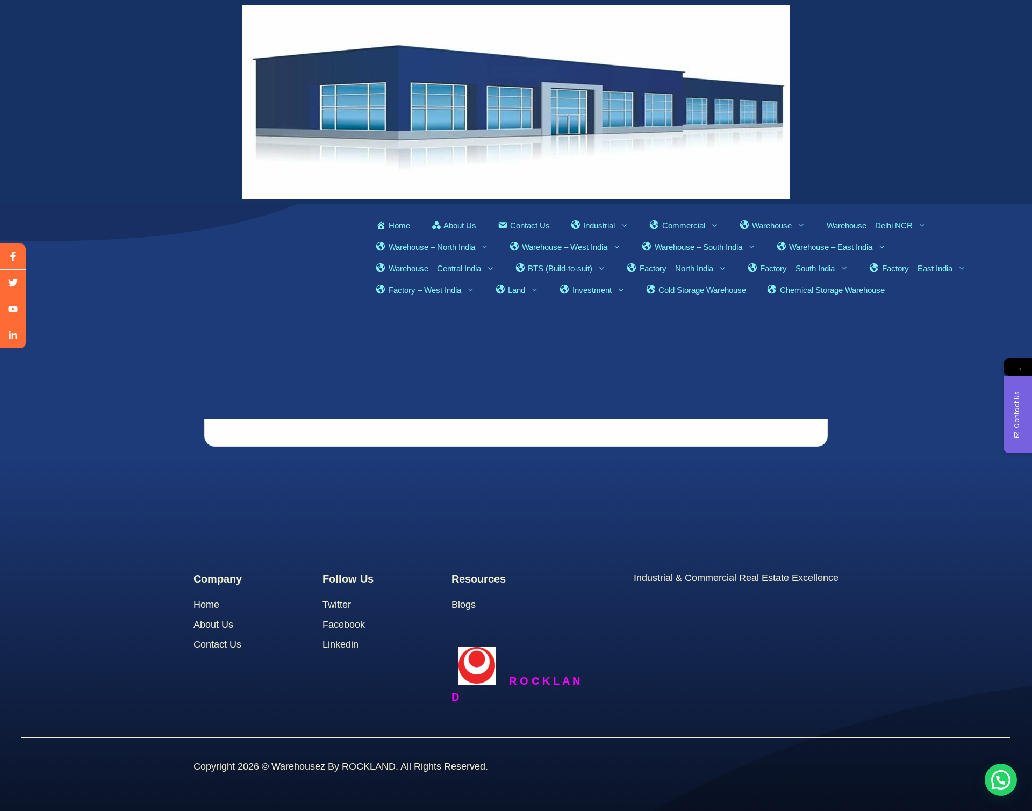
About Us (213, 624)
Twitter (336, 604)
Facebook (343, 624)
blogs (464, 604)
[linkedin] (13, 335)
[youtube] (13, 309)
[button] (1001, 780)
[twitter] (13, 283)
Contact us (217, 644)
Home (206, 604)
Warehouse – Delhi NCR (870, 225)
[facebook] (13, 256)
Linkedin (340, 644)
